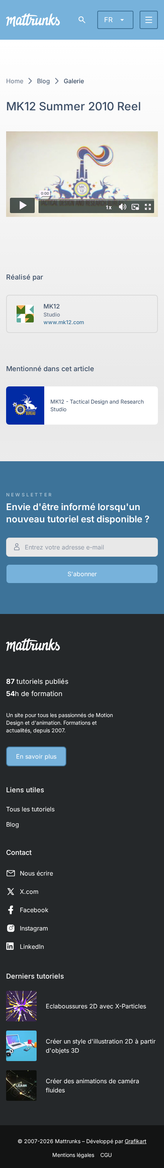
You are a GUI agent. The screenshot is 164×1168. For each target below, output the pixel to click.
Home (14, 81)
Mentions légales (73, 1155)
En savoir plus (36, 756)
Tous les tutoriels (30, 809)
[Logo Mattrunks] (33, 20)
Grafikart (135, 1141)
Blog (43, 81)
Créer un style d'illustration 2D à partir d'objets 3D (101, 1045)
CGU (106, 1155)
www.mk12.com (63, 322)
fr (108, 20)
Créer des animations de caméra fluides (92, 1085)
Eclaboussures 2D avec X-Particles (96, 1006)
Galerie (74, 81)
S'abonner (82, 574)
